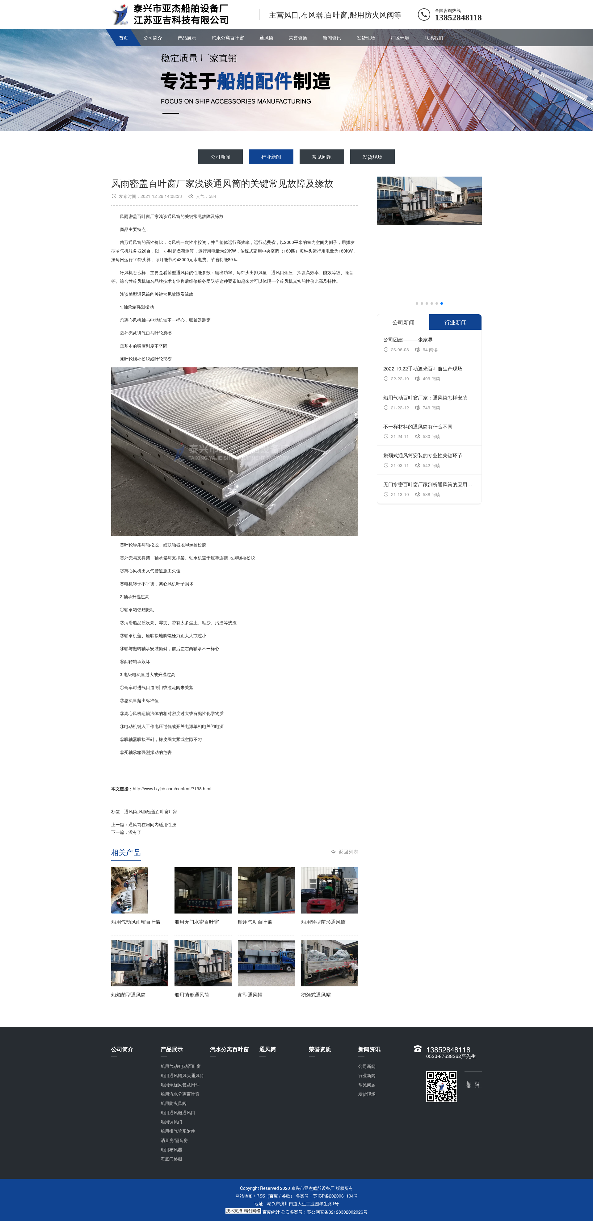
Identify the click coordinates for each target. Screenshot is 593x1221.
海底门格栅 (171, 1159)
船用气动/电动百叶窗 (181, 1066)
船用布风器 (171, 1149)
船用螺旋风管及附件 (180, 1084)
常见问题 (322, 156)
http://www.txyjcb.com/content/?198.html (172, 788)
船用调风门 (171, 1122)
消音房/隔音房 (174, 1140)
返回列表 (348, 851)
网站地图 (244, 1196)
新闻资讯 (332, 37)
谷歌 (286, 1196)
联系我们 (434, 37)
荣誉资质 (298, 37)
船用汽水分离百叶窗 (180, 1094)
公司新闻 (220, 156)
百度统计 (271, 1212)
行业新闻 (271, 156)
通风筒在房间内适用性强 (152, 824)
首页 (123, 37)
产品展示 (187, 37)
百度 (273, 1196)
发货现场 (366, 37)
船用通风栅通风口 (178, 1112)
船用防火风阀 (174, 1103)
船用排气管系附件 (178, 1131)
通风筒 (266, 37)
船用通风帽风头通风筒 (182, 1075)
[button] (417, 303)
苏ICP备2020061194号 (335, 1196)
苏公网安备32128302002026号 (337, 1212)
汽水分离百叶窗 (228, 37)
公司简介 (153, 37)
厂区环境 (400, 37)
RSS (260, 1196)
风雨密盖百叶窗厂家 (157, 811)
